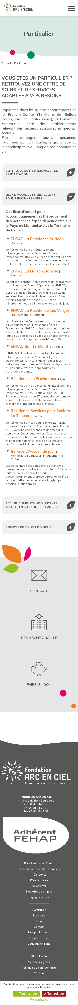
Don (39, 921)
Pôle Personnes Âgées (39, 863)
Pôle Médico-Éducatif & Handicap (39, 869)
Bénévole (39, 915)
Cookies (39, 973)
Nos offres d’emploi (39, 891)
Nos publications (39, 932)
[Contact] (39, 580)
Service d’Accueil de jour (33, 451)
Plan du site (39, 956)
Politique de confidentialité (39, 967)
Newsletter (39, 886)
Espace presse (39, 938)
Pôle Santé (39, 874)
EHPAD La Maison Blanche (35, 271)
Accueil (6, 63)
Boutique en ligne (39, 943)
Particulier (39, 910)
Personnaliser (40, 999)
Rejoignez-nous (39, 897)
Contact (39, 927)
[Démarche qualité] (39, 627)
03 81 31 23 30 (38, 808)
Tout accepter (28, 993)
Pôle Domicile (39, 880)
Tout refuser (55, 993)
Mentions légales (39, 962)
